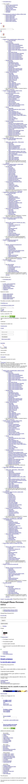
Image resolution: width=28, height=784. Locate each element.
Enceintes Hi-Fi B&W (13, 177)
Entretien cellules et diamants (14, 96)
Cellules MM (11, 74)
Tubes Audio (11, 210)
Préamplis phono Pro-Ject (13, 70)
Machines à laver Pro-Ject (13, 135)
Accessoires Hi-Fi (12, 249)
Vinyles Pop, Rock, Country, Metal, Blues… (17, 115)
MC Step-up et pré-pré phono (14, 65)
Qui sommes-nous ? (7, 1)
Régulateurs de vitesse (12, 66)
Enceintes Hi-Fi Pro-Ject (13, 179)
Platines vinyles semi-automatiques (15, 45)
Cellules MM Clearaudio (13, 84)
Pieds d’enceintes (11, 174)
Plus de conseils (4, 693)
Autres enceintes (11, 173)
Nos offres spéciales (7, 259)
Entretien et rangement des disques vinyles (14, 121)
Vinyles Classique (12, 117)
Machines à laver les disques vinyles (15, 123)
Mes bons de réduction (7, 750)
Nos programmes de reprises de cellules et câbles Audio (14, 14)
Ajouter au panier (4, 623)
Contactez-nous (4, 326)
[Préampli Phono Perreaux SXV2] (10, 609)
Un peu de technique (7, 760)
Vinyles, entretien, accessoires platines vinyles (12, 90)
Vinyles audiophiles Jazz (13, 111)
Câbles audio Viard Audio (13, 159)
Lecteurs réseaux (11, 226)
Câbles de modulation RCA (14, 146)
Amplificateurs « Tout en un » (14, 200)
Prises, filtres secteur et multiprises (15, 154)
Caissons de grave (12, 172)
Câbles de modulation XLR (14, 147)
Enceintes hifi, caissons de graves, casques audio (13, 164)
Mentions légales (6, 765)
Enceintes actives (11, 170)
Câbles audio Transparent (13, 157)
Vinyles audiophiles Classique (14, 112)
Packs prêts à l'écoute (12, 52)
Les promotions (11, 269)
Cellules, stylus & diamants (11, 72)
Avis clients (5, 652)
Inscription (3, 343)
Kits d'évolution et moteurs (13, 97)
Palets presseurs (11, 101)
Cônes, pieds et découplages (14, 105)
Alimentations (11, 67)
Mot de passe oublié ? (6, 339)
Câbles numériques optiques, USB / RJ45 (16, 151)
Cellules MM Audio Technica (14, 83)
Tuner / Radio (11, 229)
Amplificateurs (9, 194)
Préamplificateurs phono (13, 62)
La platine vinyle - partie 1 (8, 755)
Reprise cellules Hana (10, 16)
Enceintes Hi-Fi (11, 168)
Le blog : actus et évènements (12, 5)
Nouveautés (10, 42)
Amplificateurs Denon (12, 203)
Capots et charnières (12, 98)
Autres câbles (11, 156)
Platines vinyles (9, 41)
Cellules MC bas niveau (13, 76)
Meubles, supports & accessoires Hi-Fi (14, 244)
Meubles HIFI (11, 213)
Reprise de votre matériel (11, 9)
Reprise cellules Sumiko (11, 20)
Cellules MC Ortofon (12, 87)
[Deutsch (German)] (3, 26)
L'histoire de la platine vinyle (9, 757)
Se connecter (4, 336)
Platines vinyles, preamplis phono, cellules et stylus (13, 39)
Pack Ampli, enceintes (12, 175)
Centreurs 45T (11, 129)
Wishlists (3, 626)
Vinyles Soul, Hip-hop (13, 118)
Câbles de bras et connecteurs (14, 145)
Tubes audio (10, 252)
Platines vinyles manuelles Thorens (15, 59)
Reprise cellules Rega (10, 17)
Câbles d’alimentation (12, 153)
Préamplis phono (9, 60)
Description (5, 651)
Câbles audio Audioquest (13, 158)
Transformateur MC (7, 762)
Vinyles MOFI (11, 119)
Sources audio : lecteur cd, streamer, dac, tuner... (13, 217)
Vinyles (7, 107)
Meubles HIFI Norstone (13, 255)
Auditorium (8, 10)
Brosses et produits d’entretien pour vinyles (17, 125)
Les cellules (5, 759)
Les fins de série (11, 268)
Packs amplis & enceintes (13, 271)
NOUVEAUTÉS (12, 40)
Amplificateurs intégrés (13, 196)
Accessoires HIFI (11, 214)
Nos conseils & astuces (8, 654)
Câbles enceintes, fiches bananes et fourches (17, 152)
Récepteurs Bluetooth (12, 228)
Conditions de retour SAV (8, 771)
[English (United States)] (3, 25)
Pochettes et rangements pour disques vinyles (17, 126)
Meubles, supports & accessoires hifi (10, 240)
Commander (3, 356)
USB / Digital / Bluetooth (13, 63)
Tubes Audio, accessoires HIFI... (12, 208)
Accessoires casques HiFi (13, 186)
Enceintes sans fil (11, 171)
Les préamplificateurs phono (9, 756)
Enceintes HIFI (9, 166)
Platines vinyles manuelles (13, 44)
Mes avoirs (5, 747)
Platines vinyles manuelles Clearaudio (16, 53)
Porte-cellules (11, 81)
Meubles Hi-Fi (11, 247)
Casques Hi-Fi (11, 184)
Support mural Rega (12, 256)
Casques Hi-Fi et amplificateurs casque (14, 181)
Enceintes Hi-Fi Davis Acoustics (15, 178)
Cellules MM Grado (12, 86)
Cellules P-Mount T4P (13, 75)
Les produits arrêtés (7, 741)
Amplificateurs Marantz (13, 205)
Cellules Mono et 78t (12, 79)
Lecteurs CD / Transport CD (14, 224)
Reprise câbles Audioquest (11, 21)
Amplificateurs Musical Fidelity (14, 207)
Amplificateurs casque (12, 185)
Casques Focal (11, 187)
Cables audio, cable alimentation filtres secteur (12, 138)
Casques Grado (11, 188)
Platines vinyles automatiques (14, 46)
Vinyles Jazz (10, 116)
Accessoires (5, 736)
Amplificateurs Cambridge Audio (15, 202)
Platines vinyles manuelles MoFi (15, 54)
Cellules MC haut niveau (13, 77)
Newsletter (8, 12)
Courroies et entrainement (13, 95)
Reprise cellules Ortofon (11, 15)
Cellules (4, 735)
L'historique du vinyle (7, 758)
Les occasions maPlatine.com (14, 266)
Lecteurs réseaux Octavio (13, 235)
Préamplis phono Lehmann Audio (15, 68)
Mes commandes (6, 745)
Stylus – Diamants (12, 82)
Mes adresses (6, 748)
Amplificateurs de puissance (14, 198)
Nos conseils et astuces (10, 6)
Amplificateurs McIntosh (13, 206)
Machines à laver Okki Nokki (14, 133)
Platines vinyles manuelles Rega (14, 56)
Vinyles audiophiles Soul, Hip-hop (15, 114)
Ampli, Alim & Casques (8, 737)
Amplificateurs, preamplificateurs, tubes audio (12, 192)
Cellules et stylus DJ (12, 80)
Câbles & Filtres (6, 738)
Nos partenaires (6, 768)
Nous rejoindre (6, 770)
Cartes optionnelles (12, 212)
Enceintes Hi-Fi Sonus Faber (14, 180)
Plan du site (5, 772)
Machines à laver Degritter (13, 132)
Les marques (5, 742)
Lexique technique (4, 680)
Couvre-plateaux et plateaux (14, 100)
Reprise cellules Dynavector (11, 18)
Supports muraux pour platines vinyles (16, 104)
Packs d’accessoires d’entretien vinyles (16, 128)
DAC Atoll (10, 231)
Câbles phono (11, 144)
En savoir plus (3, 615)
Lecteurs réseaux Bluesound (14, 234)
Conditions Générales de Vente (9, 766)
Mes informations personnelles (9, 749)
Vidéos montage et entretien (11, 7)
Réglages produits (9, 8)
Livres (9, 254)
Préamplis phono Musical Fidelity (15, 69)
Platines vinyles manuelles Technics (15, 58)
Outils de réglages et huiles (13, 103)
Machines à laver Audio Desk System (16, 130)
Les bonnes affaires (7, 740)
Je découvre (11, 89)
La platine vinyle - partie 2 (8, 753)
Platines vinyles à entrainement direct (16, 47)
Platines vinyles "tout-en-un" (14, 48)
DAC (9, 227)
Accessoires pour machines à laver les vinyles (17, 124)
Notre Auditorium (6, 773)
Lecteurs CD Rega (12, 233)
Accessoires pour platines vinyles (12, 93)
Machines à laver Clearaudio (14, 131)
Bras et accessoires (12, 102)
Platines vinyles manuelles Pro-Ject (15, 55)
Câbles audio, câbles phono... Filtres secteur (15, 142)
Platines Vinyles (6, 734)
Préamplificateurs (11, 199)
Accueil (2, 599)
